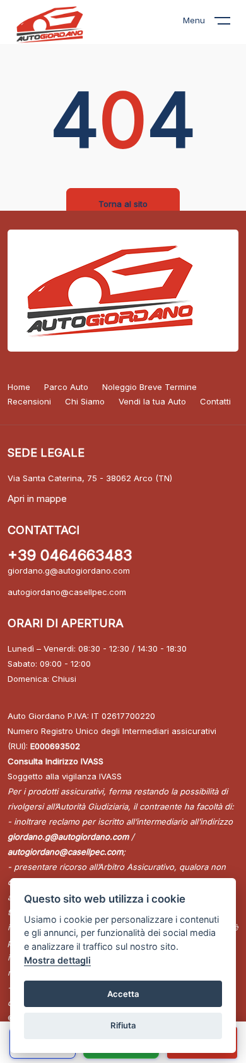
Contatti (215, 401)
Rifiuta (123, 1025)
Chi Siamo (85, 401)
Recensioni (29, 401)
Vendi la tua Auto (152, 401)
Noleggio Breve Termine (149, 387)
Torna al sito (123, 204)
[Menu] (230, 23)
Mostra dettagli (57, 960)
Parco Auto (66, 387)
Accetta (123, 994)
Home (19, 387)
